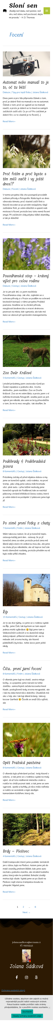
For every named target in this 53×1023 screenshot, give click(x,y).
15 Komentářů (10, 616)
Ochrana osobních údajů (13, 990)
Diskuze (6, 92)
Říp (5, 612)
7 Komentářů (9, 528)
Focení (15, 188)
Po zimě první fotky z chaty (26, 523)
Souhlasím (27, 1011)
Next (26, 912)
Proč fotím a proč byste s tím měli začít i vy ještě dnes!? (24, 179)
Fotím (20, 528)
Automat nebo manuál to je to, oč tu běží (26, 85)
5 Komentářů (9, 377)
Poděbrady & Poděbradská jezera (24, 464)
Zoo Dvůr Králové (17, 373)
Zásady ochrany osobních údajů (27, 1016)
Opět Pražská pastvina (21, 762)
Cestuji (15, 285)
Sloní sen (23, 6)
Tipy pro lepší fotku (21, 92)
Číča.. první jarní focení (22, 669)
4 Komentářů (9, 856)
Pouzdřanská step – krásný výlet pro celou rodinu (26, 278)
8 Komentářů (9, 471)
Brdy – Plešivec (16, 851)
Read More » (9, 121)
